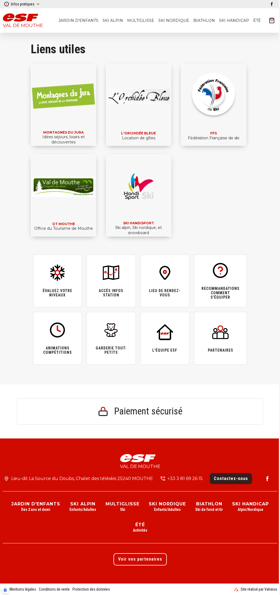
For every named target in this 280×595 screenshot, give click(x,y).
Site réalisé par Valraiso (259, 589)
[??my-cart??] (271, 20)
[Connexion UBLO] (5, 590)
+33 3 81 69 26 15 (185, 478)
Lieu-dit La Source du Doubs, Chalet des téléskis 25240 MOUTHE (82, 478)
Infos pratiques (22, 4)
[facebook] (272, 4)
